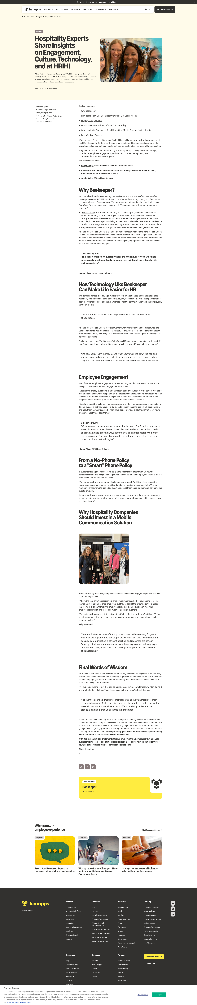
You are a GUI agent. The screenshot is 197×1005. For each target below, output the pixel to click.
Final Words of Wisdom (91, 135)
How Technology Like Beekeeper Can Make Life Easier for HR (109, 116)
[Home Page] (33, 9)
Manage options (143, 995)
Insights (39, 17)
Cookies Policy (13, 1002)
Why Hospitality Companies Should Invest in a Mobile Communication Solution (116, 130)
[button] (194, 2)
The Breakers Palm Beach (93, 232)
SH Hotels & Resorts (108, 199)
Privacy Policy (25, 1002)
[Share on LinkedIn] (93, 766)
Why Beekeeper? (88, 111)
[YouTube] (173, 903)
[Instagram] (173, 908)
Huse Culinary (88, 212)
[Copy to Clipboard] (81, 766)
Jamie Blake (87, 178)
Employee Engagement (91, 120)
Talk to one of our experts (106, 742)
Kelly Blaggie (87, 165)
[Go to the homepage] (35, 903)
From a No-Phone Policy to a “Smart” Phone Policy (103, 125)
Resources (30, 17)
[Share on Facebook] (87, 766)
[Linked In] (173, 914)
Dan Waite (86, 170)
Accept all (159, 995)
